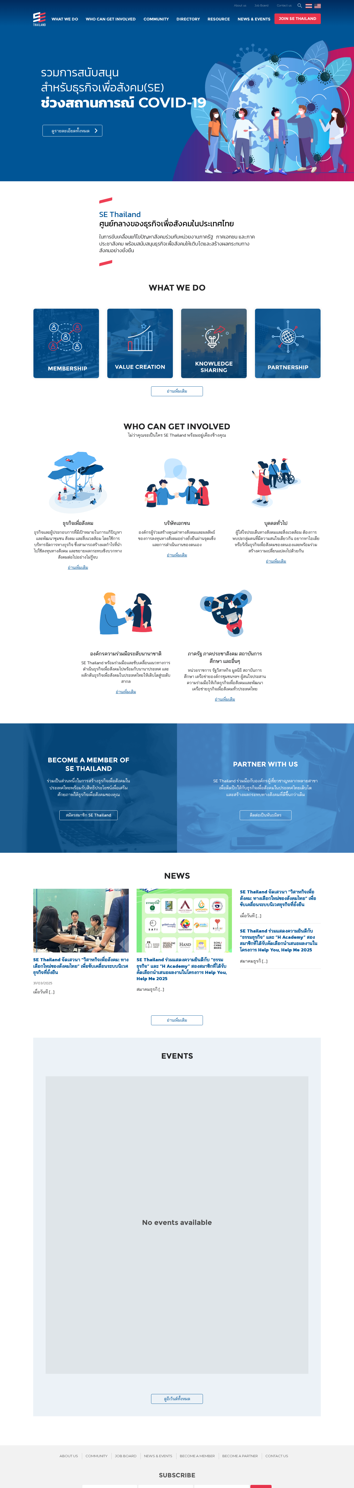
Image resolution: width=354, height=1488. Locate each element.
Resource (219, 19)
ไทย (309, 6)
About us (240, 5)
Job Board (261, 5)
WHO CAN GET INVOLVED (111, 19)
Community (156, 19)
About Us (69, 1456)
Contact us (284, 5)
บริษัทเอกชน (177, 523)
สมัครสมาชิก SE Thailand (88, 815)
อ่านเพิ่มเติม (177, 391)
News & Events (254, 19)
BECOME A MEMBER (197, 1456)
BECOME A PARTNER (240, 1456)
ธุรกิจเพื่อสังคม (78, 523)
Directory (188, 19)
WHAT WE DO (65, 19)
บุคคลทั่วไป (276, 523)
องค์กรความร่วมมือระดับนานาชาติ (125, 653)
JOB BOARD (126, 1456)
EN (317, 6)
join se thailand (297, 18)
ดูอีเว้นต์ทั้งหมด (177, 1398)
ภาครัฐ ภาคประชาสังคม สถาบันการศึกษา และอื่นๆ (225, 657)
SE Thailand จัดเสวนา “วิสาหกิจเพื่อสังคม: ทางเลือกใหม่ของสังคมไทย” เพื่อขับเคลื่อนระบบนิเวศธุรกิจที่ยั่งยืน (81, 966)
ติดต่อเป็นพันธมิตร (265, 815)
